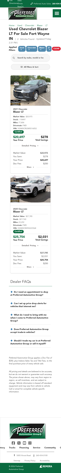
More (29, 167)
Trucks (12, 448)
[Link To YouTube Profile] (25, 443)
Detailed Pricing (29, 146)
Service (36, 448)
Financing (24, 448)
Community (50, 448)
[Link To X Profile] (19, 443)
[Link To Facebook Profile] (13, 443)
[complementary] (52, 464)
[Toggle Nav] (57, 13)
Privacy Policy (30, 461)
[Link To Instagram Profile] (30, 443)
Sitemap (17, 461)
